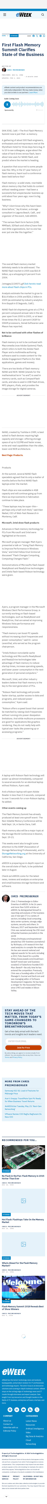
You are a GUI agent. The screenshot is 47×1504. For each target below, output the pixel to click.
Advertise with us (10, 1427)
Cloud (28, 1440)
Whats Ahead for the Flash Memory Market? (19, 1264)
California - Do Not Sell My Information (33, 1477)
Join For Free (23, 1047)
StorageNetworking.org (13, 853)
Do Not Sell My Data (36, 1488)
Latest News (31, 1421)
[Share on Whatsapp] (44, 36)
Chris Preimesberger (15, 70)
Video (28, 1432)
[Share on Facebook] (34, 36)
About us (7, 1421)
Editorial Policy (9, 1431)
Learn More (33, 92)
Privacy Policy (17, 1057)
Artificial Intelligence (35, 1428)
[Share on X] (37, 36)
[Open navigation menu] (5, 14)
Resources (30, 1425)
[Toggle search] (42, 14)
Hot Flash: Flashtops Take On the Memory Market (23, 1221)
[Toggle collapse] (6, 1496)
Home (4, 36)
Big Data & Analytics (35, 1436)
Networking (31, 1444)
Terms (7, 1057)
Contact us (8, 1424)
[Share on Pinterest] (41, 36)
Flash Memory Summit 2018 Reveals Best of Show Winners (23, 1308)
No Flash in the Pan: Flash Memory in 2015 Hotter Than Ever (23, 1177)
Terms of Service (5, 1477)
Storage (14, 36)
